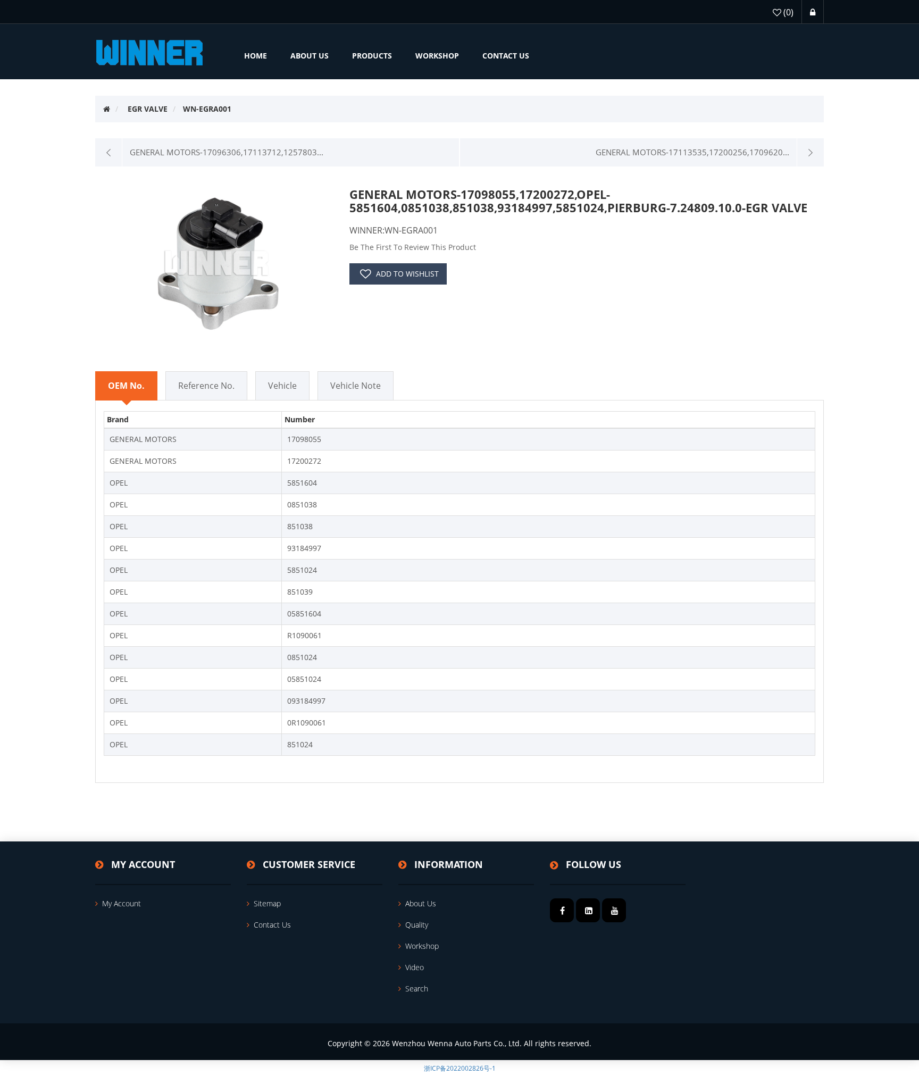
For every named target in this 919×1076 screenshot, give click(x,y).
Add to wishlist (407, 274)
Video (414, 967)
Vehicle (282, 385)
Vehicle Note (355, 385)
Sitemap (267, 903)
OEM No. (126, 385)
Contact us (272, 925)
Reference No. (206, 385)
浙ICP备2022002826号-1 (460, 1068)
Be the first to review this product (412, 247)
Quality (416, 925)
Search (416, 988)
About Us (420, 903)
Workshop (422, 946)
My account (121, 903)
